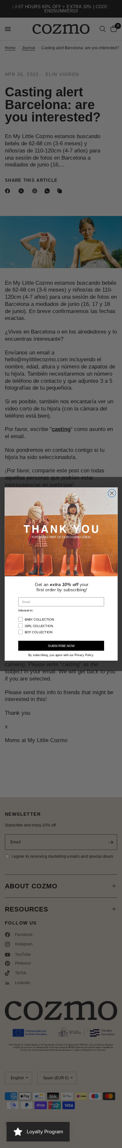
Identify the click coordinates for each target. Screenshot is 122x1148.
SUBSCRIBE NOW (61, 646)
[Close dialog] (111, 493)
